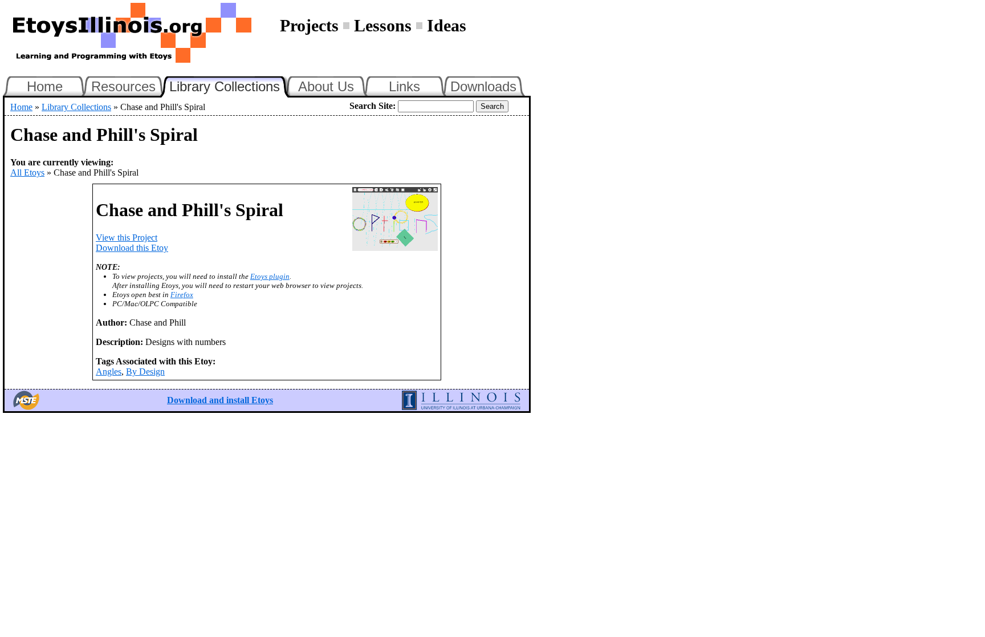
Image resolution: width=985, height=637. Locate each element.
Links (404, 86)
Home (45, 86)
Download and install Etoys (220, 400)
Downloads (483, 86)
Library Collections (229, 85)
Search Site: (372, 106)
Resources (123, 86)
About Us (326, 86)
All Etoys (27, 172)
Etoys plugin (270, 276)
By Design (145, 371)
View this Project (126, 237)
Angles (108, 371)
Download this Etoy (132, 248)
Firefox (181, 294)
